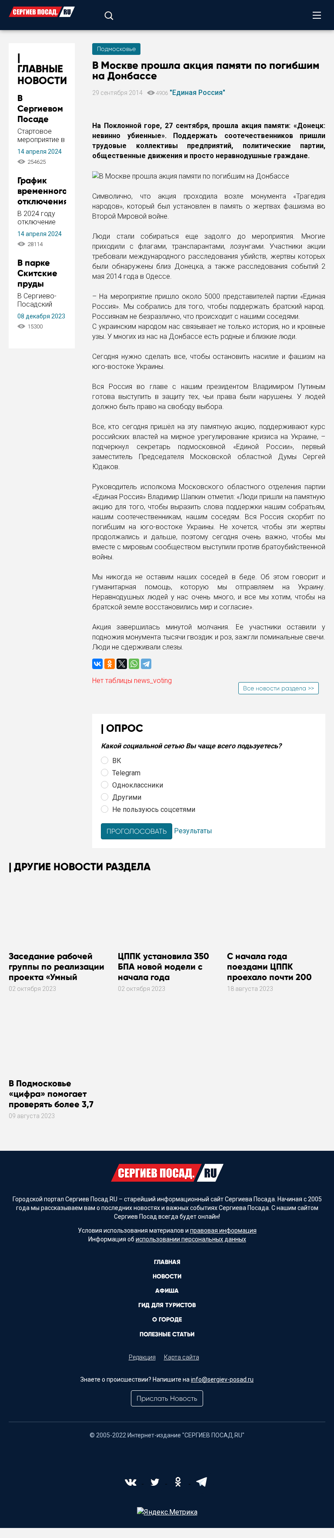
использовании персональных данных (191, 1239)
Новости (167, 1276)
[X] (122, 664)
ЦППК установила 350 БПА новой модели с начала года (163, 966)
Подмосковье (116, 48)
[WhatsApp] (134, 664)
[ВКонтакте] (97, 664)
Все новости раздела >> (278, 688)
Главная (167, 1262)
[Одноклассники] (109, 664)
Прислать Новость (167, 1398)
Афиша (167, 1291)
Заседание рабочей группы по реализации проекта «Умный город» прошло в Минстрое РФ (56, 977)
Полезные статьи (167, 1334)
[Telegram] (146, 664)
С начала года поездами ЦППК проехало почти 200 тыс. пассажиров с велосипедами (269, 977)
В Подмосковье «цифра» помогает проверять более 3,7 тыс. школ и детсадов (54, 1099)
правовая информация (223, 1230)
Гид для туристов (167, 1305)
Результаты (193, 831)
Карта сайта (181, 1357)
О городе (167, 1319)
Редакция (142, 1357)
